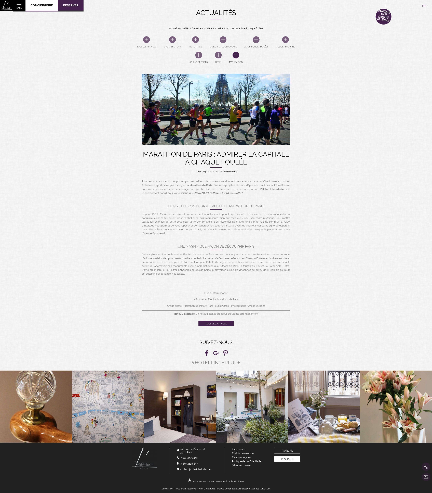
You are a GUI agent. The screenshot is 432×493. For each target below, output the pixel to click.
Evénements (198, 28)
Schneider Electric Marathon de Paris (217, 299)
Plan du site (238, 449)
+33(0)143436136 (188, 458)
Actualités (184, 28)
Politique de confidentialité (246, 461)
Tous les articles (216, 323)
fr (424, 5)
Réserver (70, 5)
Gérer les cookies (241, 465)
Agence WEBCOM (260, 488)
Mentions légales (241, 457)
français (287, 450)
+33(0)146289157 (189, 463)
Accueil (173, 28)
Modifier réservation (243, 453)
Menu (19, 8)
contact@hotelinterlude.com (195, 469)
